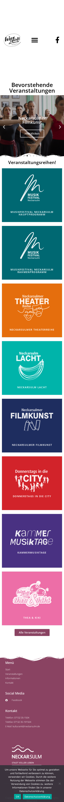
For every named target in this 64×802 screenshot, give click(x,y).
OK (17, 796)
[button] (34, 40)
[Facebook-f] (57, 40)
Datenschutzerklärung (37, 796)
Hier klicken (32, 133)
